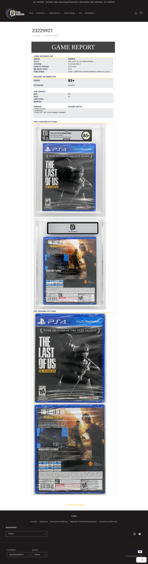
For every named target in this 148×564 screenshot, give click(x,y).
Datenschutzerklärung (59, 522)
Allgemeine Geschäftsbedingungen (83, 522)
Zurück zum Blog (75, 504)
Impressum (43, 522)
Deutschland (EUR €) (16, 554)
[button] (41, 13)
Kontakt (34, 522)
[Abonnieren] (44, 534)
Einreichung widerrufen (108, 522)
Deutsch (37, 554)
